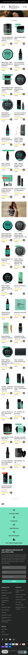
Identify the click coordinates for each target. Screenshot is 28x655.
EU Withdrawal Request (5, 601)
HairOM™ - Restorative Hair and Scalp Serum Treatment (7, 388)
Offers (2, 632)
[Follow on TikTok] (14, 639)
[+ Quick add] (11, 44)
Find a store (18, 602)
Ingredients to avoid (6, 615)
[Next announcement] (25, 1)
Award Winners (5, 634)
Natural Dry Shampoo (20, 285)
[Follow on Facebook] (2, 639)
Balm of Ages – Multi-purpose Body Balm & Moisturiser (7, 64)
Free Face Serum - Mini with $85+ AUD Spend (14, 1)
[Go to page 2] (17, 498)
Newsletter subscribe (21, 599)
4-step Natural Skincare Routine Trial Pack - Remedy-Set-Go (7, 190)
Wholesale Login (20, 604)
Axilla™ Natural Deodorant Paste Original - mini (18, 165)
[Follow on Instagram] (6, 639)
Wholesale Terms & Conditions (20, 608)
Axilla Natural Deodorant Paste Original (18, 89)
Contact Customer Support (20, 591)
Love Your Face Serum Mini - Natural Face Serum (7, 413)
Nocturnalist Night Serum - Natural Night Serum (20, 388)
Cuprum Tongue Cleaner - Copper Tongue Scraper (18, 139)
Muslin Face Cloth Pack (20, 312)
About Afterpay (5, 610)
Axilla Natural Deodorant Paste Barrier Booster (5, 114)
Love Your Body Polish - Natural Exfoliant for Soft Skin (7, 38)
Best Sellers (4, 629)
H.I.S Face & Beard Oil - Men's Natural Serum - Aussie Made (7, 462)
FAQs (2, 604)
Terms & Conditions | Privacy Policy (6, 621)
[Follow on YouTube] (10, 639)
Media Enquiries (19, 597)
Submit (14, 581)
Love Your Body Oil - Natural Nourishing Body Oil (19, 64)
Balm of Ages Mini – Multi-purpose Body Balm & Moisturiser (6, 235)
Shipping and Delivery (6, 593)
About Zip (3, 612)
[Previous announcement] (2, 1)
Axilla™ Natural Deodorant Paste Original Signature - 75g (20, 235)
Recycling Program (6, 607)
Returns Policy (4, 598)
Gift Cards (3, 595)
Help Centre (4, 590)
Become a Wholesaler (21, 594)
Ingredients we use (6, 617)
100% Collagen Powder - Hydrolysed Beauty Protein (7, 89)
